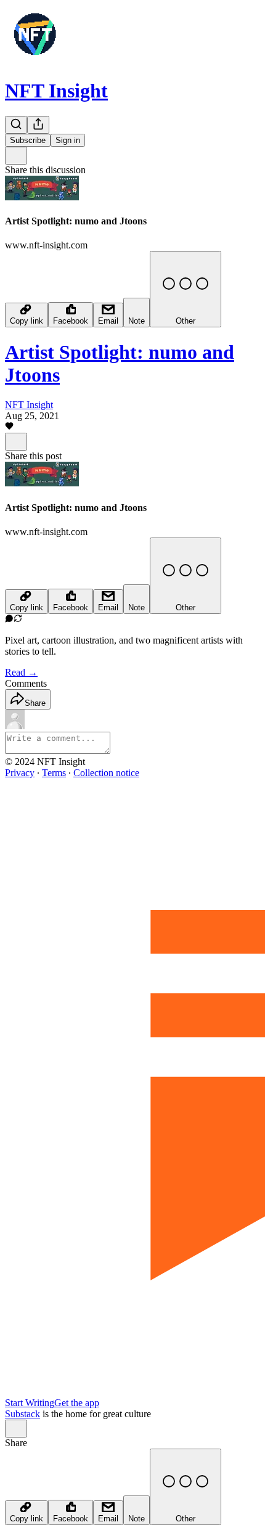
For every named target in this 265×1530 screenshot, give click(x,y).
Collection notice (106, 772)
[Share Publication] (38, 125)
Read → (21, 672)
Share (35, 703)
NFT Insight (56, 91)
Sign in (67, 140)
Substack (22, 1414)
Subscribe (28, 140)
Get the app (76, 1402)
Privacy (20, 772)
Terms (54, 772)
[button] (9, 427)
